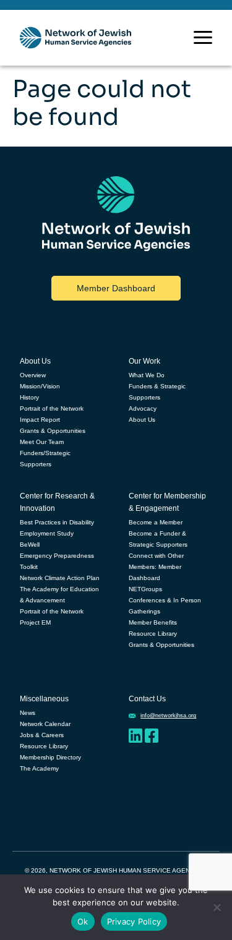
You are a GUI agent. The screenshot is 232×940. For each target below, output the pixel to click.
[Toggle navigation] (203, 37)
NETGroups (145, 589)
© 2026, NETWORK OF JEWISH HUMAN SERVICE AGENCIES (115, 870)
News (27, 712)
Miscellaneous (44, 698)
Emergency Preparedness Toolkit (57, 561)
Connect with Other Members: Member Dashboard (156, 566)
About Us (35, 361)
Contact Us (147, 698)
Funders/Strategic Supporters (45, 459)
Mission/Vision (40, 386)
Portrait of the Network (52, 408)
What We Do (147, 375)
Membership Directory (50, 757)
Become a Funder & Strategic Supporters (158, 539)
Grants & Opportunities (52, 430)
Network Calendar (45, 723)
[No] (216, 907)
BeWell (30, 544)
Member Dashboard (116, 288)
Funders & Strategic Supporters (157, 392)
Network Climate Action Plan (60, 578)
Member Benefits (153, 622)
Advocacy (143, 408)
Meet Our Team (42, 441)
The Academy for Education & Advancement (59, 595)
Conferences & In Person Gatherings (165, 606)
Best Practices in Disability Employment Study (57, 528)
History (29, 397)
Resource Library (153, 633)
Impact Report (40, 419)
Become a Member (156, 522)
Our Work (144, 361)
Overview (33, 375)
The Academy (39, 768)
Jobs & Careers (42, 735)
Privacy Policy (134, 921)
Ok (82, 921)
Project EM (35, 622)
